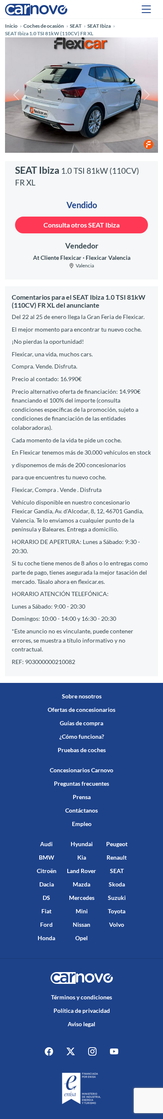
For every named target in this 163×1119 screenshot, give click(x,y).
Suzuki (117, 897)
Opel (81, 937)
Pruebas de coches (82, 749)
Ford (46, 924)
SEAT (117, 870)
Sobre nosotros (82, 696)
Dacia (46, 884)
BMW (46, 857)
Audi (46, 843)
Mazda (81, 884)
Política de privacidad (81, 1010)
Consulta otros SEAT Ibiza (81, 225)
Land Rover (81, 870)
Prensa (82, 796)
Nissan (81, 924)
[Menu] (146, 9)
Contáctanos (81, 810)
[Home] (36, 9)
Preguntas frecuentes (81, 783)
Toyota (116, 911)
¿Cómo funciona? (81, 736)
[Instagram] (92, 1051)
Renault (117, 857)
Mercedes (81, 897)
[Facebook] (49, 1051)
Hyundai (82, 843)
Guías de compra (81, 723)
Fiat (46, 911)
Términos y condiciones (81, 997)
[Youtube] (114, 1051)
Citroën (46, 870)
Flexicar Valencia (108, 257)
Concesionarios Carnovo (81, 770)
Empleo (82, 823)
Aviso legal (81, 1023)
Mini (82, 911)
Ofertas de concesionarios (81, 709)
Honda (46, 937)
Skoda (117, 884)
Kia (81, 857)
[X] (70, 1051)
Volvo (116, 924)
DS (46, 897)
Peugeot (116, 843)
